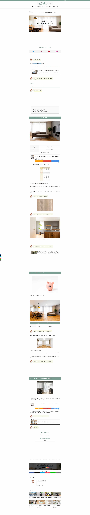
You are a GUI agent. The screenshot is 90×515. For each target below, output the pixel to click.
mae (33, 484)
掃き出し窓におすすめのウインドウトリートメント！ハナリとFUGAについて (47, 251)
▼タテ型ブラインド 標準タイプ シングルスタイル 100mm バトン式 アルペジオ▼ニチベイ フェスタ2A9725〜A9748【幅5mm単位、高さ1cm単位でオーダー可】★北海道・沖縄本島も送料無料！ (47, 157)
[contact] (64, 0)
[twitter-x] (61, 0)
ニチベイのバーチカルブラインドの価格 (38, 110)
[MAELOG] (45, 3)
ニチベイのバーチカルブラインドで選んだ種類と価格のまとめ (41, 111)
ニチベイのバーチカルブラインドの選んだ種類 (39, 109)
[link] (39, 485)
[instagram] (41, 485)
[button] (31, 472)
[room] (62, 0)
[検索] (65, 0)
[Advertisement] (45, 38)
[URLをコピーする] (58, 472)
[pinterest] (63, 0)
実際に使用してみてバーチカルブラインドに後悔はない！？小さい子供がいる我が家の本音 (48, 71)
